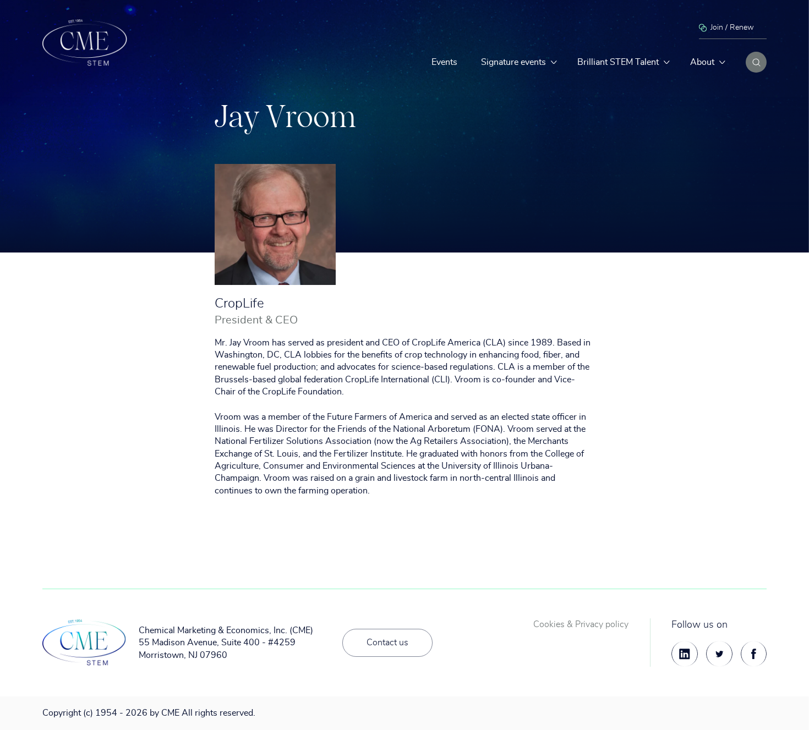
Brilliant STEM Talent (618, 62)
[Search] (756, 62)
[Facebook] (754, 654)
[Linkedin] (684, 654)
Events (444, 62)
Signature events (513, 62)
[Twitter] (719, 654)
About (702, 62)
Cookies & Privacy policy (580, 624)
